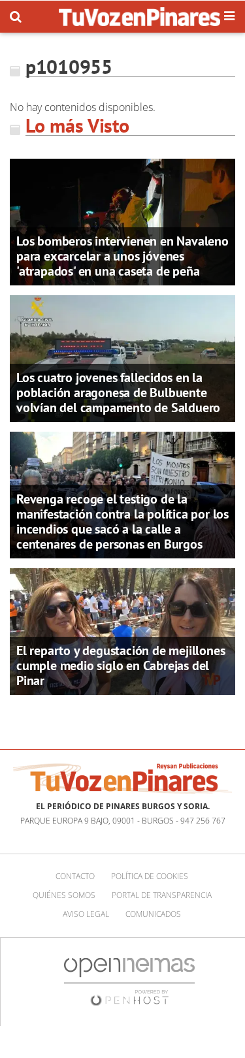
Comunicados (153, 914)
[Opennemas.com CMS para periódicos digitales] (129, 981)
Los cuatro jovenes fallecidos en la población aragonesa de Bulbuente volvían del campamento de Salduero (118, 392)
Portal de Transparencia (162, 895)
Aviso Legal (86, 914)
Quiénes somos (64, 895)
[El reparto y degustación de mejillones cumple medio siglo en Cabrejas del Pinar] (122, 631)
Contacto (75, 876)
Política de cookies (149, 876)
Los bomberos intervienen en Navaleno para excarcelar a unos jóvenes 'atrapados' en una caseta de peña (122, 256)
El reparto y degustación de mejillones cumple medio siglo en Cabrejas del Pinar (120, 665)
